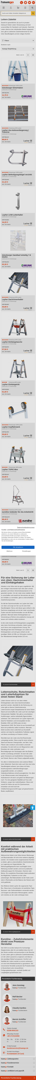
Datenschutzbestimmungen (25, 527)
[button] (32, 807)
